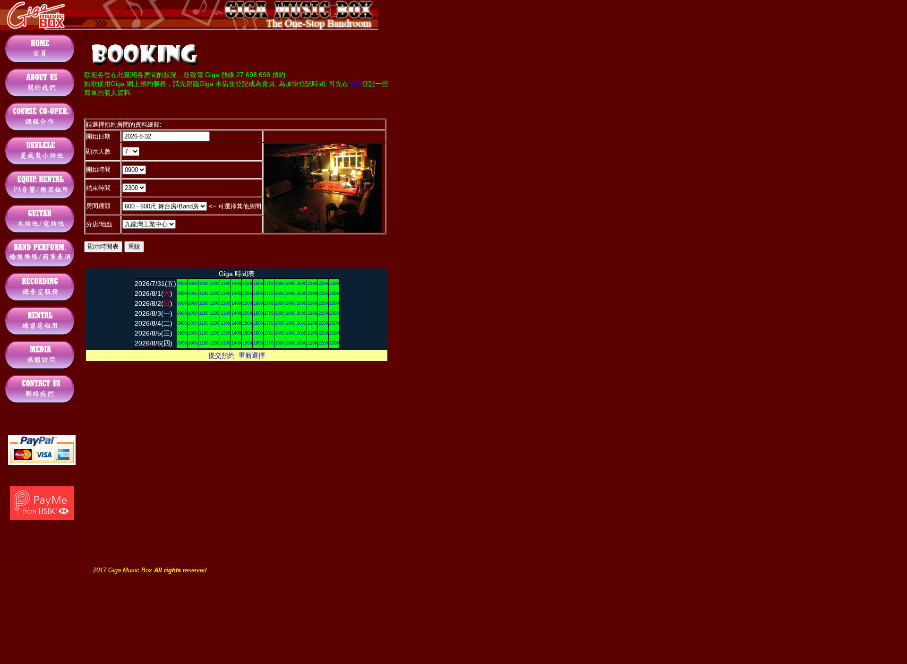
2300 (334, 284)
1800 (279, 284)
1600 (258, 284)
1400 (236, 284)
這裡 (355, 83)
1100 (203, 284)
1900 (290, 284)
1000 (192, 284)
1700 (269, 284)
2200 (323, 284)
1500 (247, 284)
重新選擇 (252, 355)
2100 (312, 284)
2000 (301, 284)
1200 (214, 284)
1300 (225, 284)
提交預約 (221, 355)
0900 (182, 284)
